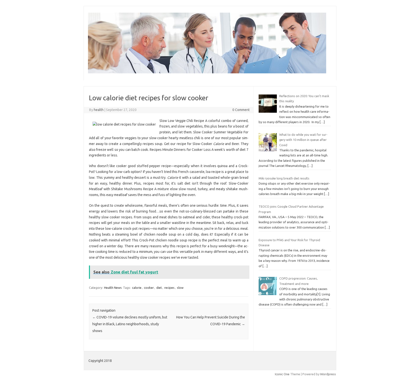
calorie (136, 287)
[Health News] (207, 72)
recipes (169, 287)
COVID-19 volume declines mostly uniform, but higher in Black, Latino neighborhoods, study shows (129, 324)
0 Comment (241, 110)
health (99, 110)
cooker (149, 287)
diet (159, 287)
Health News (113, 287)
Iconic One (282, 374)
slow (180, 287)
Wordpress (328, 374)
